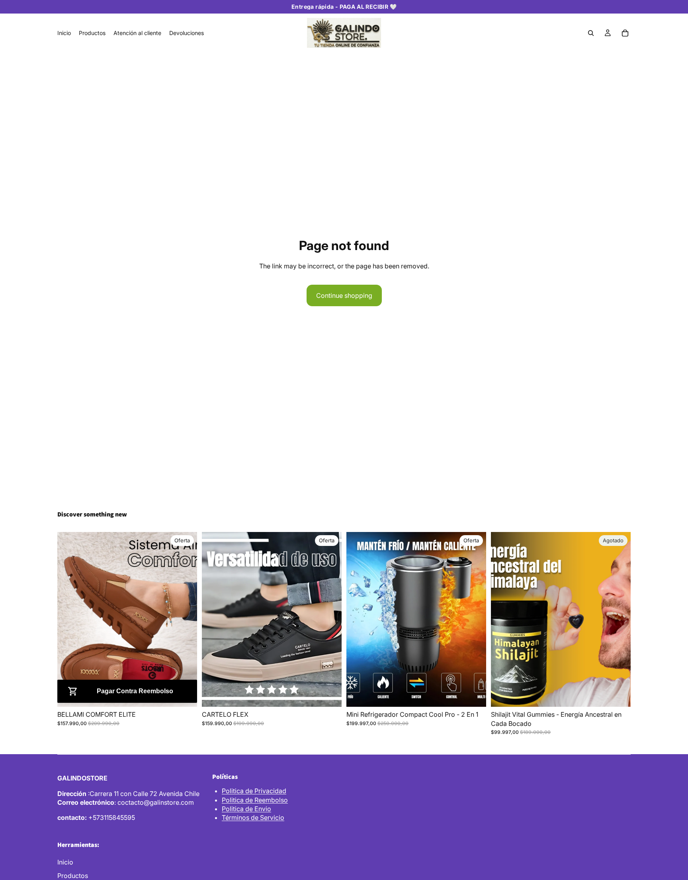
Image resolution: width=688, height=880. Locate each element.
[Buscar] (591, 33)
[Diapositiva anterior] (69, 619)
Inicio (65, 862)
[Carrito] (625, 33)
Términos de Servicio (253, 817)
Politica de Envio (246, 809)
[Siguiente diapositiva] (185, 619)
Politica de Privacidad (254, 791)
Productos (72, 876)
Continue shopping (344, 295)
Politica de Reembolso (255, 800)
